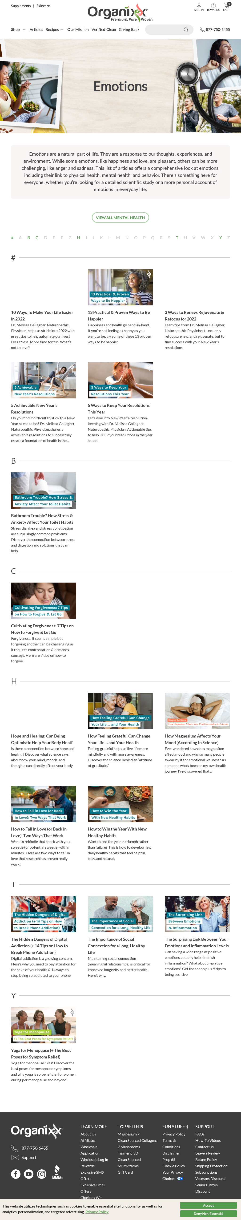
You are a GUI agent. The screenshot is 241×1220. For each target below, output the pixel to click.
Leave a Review (207, 1153)
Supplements (21, 6)
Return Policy (206, 1159)
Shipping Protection (211, 1165)
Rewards (87, 1165)
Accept (208, 1205)
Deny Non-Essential (208, 1214)
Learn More (93, 1126)
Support (204, 1126)
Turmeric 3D (128, 1153)
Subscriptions (206, 1172)
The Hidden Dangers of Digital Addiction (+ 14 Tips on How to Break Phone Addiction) (39, 945)
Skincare (43, 6)
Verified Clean (104, 30)
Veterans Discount (210, 1178)
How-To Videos (208, 1140)
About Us (88, 1134)
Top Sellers (130, 1126)
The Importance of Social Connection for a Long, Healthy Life (116, 945)
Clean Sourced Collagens (137, 1140)
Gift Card (125, 1172)
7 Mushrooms (129, 1146)
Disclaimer (171, 1153)
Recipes (49, 30)
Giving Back (129, 30)
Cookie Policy (173, 1165)
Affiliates (88, 1140)
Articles (36, 30)
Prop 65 (168, 1159)
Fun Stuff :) (175, 1126)
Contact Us (204, 1146)
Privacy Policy (96, 1211)
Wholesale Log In (94, 1159)
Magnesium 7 (129, 1134)
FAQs (200, 1134)
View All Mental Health (120, 217)
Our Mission (78, 30)
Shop (15, 30)
